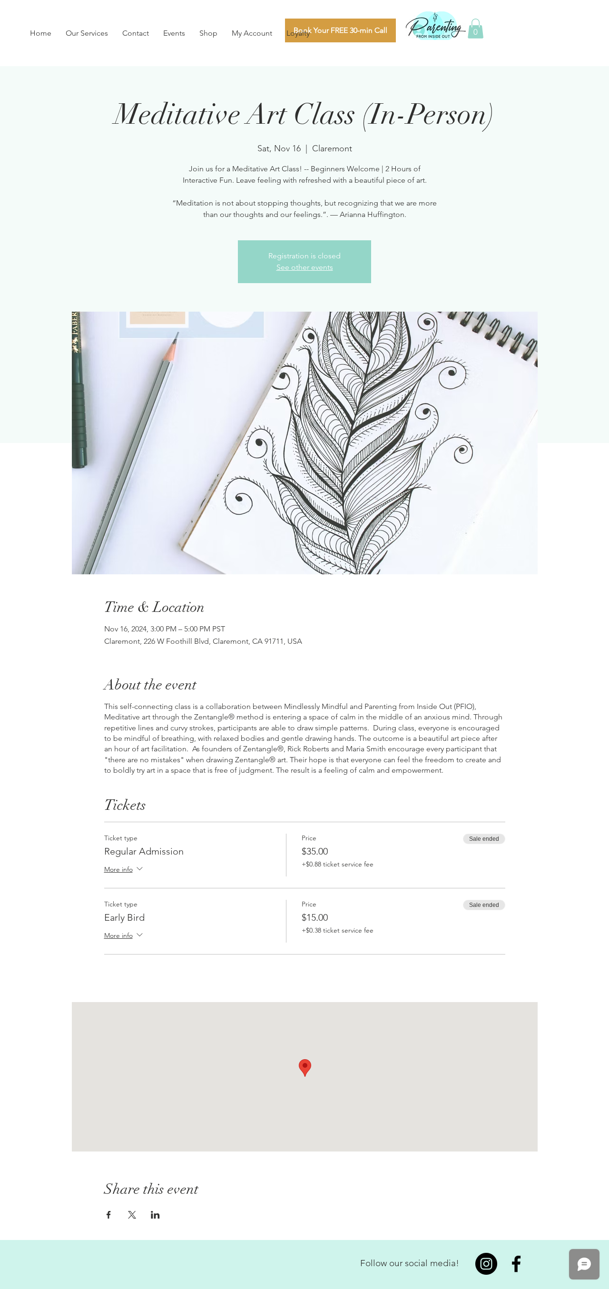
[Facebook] (516, 1264)
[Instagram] (486, 1264)
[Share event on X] (132, 1215)
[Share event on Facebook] (108, 1215)
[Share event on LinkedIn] (155, 1215)
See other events (304, 267)
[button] (475, 29)
